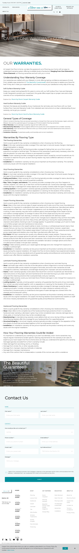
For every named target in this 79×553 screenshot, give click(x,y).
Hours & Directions (58, 7)
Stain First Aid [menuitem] (58, 498)
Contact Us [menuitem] (70, 505)
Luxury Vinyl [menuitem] (33, 498)
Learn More (6, 386)
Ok (65, 548)
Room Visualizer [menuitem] (45, 495)
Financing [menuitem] (33, 527)
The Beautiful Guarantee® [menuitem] (58, 504)
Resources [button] (16, 7)
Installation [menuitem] (58, 511)
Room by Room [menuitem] (71, 498)
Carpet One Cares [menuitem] (70, 501)
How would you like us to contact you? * (15, 428)
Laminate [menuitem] (32, 506)
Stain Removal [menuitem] (59, 495)
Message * (7, 457)
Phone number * (9, 437)
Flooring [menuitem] (32, 495)
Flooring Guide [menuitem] (59, 501)
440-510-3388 (26, 2)
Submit (39, 479)
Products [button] (5, 7)
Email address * (44, 437)
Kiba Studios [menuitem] (33, 512)
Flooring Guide (16, 31)
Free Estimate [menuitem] (34, 524)
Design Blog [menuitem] (45, 511)
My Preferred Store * (45, 447)
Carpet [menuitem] (32, 503)
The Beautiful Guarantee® (36, 82)
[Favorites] (57, 12)
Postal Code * (8, 447)
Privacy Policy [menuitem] (71, 512)
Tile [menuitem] (31, 509)
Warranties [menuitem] (58, 508)
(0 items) (59, 12)
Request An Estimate (70, 7)
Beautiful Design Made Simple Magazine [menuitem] (46, 506)
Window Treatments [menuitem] (33, 515)
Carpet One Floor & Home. (13, 543)
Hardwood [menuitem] (33, 501)
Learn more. (10, 550)
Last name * (43, 411)
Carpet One (6, 31)
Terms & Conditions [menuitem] (70, 508)
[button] (54, 12)
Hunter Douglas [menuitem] (32, 520)
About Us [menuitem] (69, 495)
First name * (8, 411)
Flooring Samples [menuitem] (44, 500)
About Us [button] (5, 11)
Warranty (25, 31)
